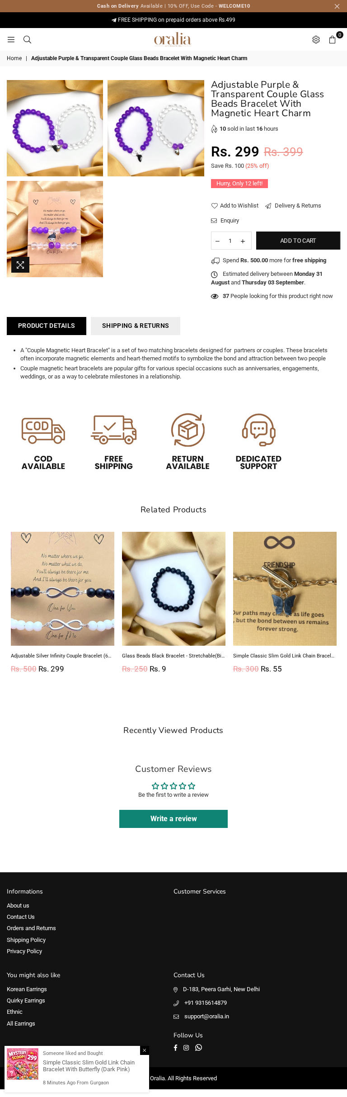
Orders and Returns (31, 928)
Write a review (173, 818)
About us (18, 905)
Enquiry (229, 220)
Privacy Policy (24, 951)
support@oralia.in (206, 1016)
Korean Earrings (27, 989)
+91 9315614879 (205, 1002)
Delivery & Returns (297, 205)
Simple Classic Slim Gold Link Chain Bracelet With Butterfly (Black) (285, 656)
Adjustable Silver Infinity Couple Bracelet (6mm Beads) (62, 656)
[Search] (27, 39)
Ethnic (15, 1011)
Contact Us (21, 916)
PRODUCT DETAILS (46, 325)
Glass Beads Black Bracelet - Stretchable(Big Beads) (173, 656)
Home (14, 58)
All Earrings (21, 1023)
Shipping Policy (26, 939)
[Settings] (316, 39)
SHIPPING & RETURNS (135, 325)
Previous (15, 605)
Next (332, 605)
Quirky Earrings (26, 1000)
